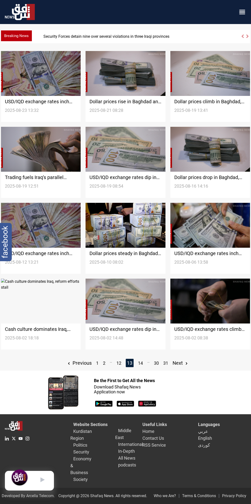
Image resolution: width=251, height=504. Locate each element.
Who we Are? (165, 495)
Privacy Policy (234, 495)
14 (140, 363)
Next (178, 363)
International (130, 444)
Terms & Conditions (199, 495)
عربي (203, 431)
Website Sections (90, 424)
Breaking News (16, 36)
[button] (242, 38)
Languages (209, 424)
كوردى (204, 445)
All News (126, 458)
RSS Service (154, 445)
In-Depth (126, 451)
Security (81, 451)
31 (165, 363)
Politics (80, 445)
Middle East (123, 434)
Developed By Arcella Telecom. (28, 495)
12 (118, 363)
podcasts (127, 464)
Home (148, 431)
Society (80, 479)
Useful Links (154, 424)
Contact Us (153, 438)
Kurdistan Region (81, 435)
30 (156, 363)
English (205, 438)
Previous (81, 363)
